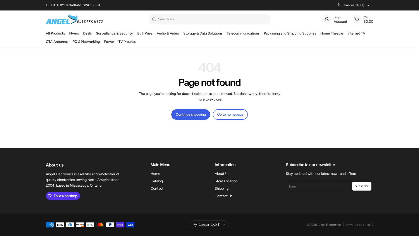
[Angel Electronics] (74, 19)
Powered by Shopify (359, 225)
